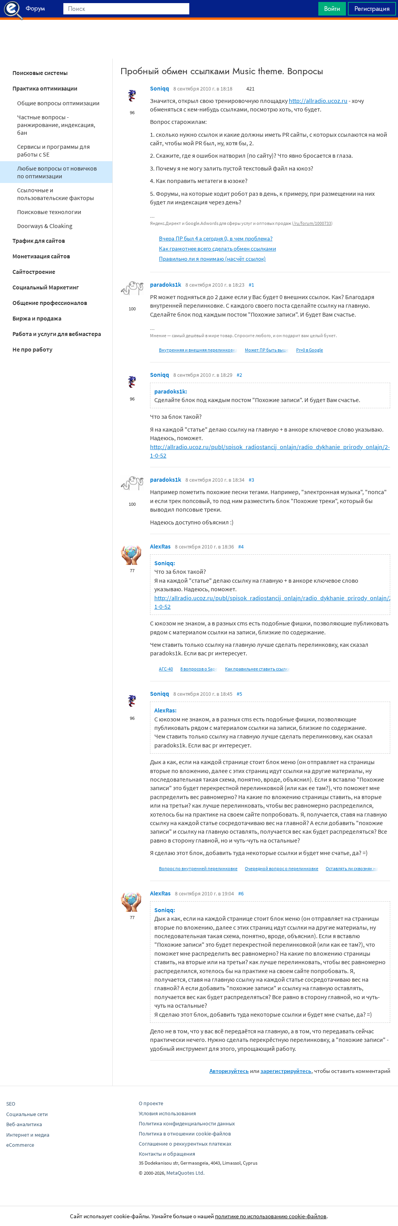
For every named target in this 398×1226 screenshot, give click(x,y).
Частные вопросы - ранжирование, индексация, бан (56, 124)
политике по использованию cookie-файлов (270, 1216)
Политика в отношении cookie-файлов (185, 1133)
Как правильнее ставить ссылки (257, 669)
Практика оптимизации (44, 88)
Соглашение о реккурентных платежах (185, 1143)
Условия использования (167, 1113)
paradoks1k (165, 284)
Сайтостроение (33, 271)
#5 (239, 693)
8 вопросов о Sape (199, 669)
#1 (251, 284)
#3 (251, 479)
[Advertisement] (199, 39)
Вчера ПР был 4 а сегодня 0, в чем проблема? (215, 238)
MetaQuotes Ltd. (185, 1172)
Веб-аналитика (24, 1124)
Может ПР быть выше (267, 350)
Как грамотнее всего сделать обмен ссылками (217, 248)
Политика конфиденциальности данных (187, 1123)
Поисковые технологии (49, 212)
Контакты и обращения (167, 1153)
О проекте (151, 1103)
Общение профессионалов (49, 302)
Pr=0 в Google (309, 350)
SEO (10, 1103)
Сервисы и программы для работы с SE (53, 150)
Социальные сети (27, 1114)
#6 (241, 893)
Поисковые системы (40, 73)
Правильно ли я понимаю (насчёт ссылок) (212, 258)
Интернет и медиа (27, 1134)
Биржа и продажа (36, 318)
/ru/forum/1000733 (312, 223)
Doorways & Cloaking (44, 226)
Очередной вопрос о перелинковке (281, 868)
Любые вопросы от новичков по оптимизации (57, 172)
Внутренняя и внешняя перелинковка (198, 350)
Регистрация (371, 8)
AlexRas (160, 546)
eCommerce (20, 1144)
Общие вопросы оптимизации (58, 103)
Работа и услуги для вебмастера (56, 334)
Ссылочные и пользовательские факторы (55, 194)
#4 (241, 546)
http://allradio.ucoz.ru (318, 100)
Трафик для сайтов (38, 240)
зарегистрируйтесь (285, 1070)
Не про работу (32, 349)
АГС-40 (166, 669)
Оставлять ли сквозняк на (352, 868)
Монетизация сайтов (41, 256)
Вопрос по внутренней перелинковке (198, 868)
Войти (332, 8)
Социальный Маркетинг (45, 287)
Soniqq (159, 88)
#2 (239, 374)
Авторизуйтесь (229, 1070)
